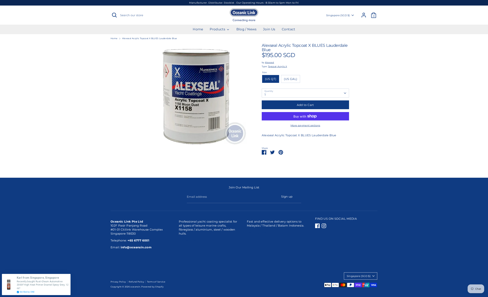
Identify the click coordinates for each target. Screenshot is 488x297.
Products (218, 29)
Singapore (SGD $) (338, 15)
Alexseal (269, 62)
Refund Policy (136, 281)
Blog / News (246, 29)
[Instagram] (324, 226)
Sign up (287, 196)
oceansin (135, 286)
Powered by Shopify (152, 286)
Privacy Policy (118, 281)
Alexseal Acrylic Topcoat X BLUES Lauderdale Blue (149, 38)
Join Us (269, 29)
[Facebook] (317, 226)
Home (198, 29)
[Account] (364, 15)
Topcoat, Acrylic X (277, 66)
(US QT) (270, 79)
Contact (288, 29)
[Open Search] (114, 15)
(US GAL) (290, 79)
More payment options (305, 125)
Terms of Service (156, 281)
